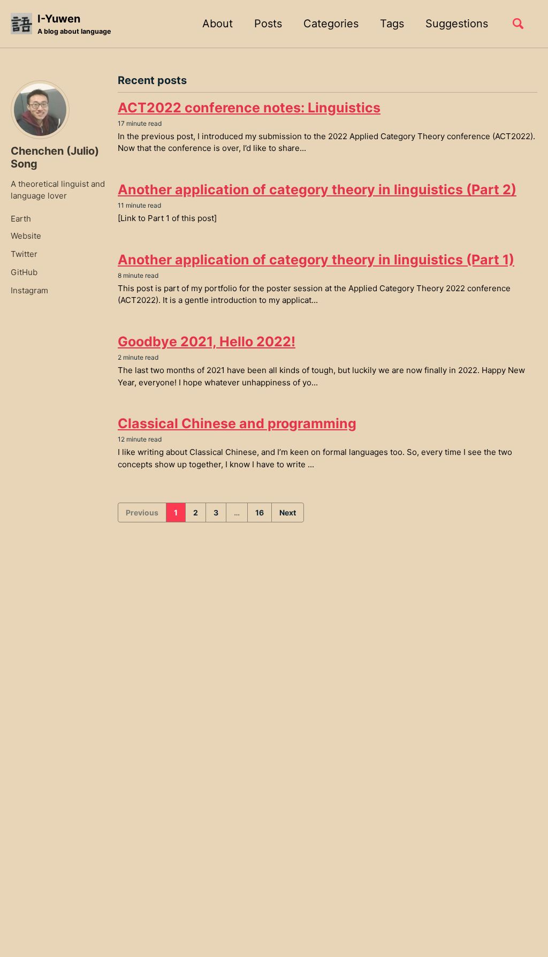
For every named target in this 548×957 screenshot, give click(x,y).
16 (259, 512)
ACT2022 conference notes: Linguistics (249, 108)
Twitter (24, 254)
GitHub (24, 272)
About (217, 23)
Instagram (29, 290)
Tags (392, 23)
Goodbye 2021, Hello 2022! (206, 341)
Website (26, 236)
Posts (268, 23)
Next (287, 512)
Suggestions (456, 23)
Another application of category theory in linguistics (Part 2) (317, 189)
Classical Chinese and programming (237, 423)
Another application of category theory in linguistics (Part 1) (316, 260)
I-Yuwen (74, 23)
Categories (331, 23)
